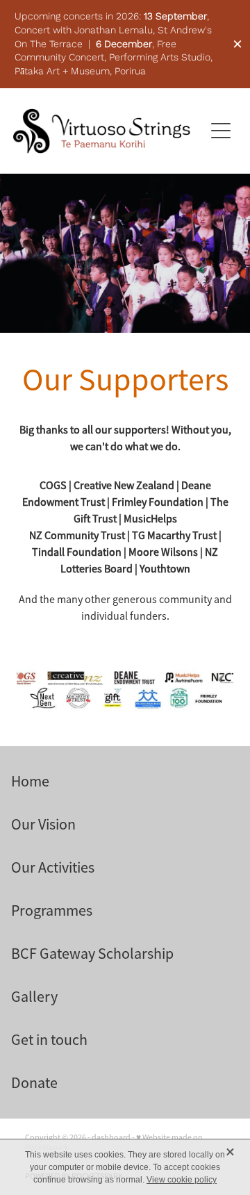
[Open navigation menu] (221, 130)
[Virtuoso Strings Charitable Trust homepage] (101, 131)
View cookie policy (182, 1180)
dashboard (111, 1137)
